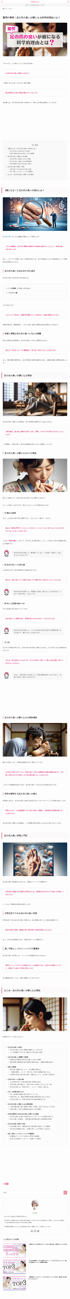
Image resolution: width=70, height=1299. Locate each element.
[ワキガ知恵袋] (35, 2)
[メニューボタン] (2, 2)
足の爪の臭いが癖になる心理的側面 (20, 161)
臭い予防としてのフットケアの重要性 (21, 171)
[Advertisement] (35, 122)
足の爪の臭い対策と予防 (16, 166)
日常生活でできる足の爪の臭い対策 (20, 169)
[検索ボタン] (68, 2)
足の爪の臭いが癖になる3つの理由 (20, 159)
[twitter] (32, 1231)
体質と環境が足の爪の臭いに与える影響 (22, 153)
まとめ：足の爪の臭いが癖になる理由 (21, 174)
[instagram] (35, 1231)
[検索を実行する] (65, 1192)
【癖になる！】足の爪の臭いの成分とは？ (22, 148)
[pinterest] (38, 1231)
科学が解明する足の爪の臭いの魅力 (20, 163)
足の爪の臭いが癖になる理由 (17, 156)
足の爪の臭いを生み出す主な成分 (20, 151)
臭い (7, 1183)
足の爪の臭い (7, 236)
